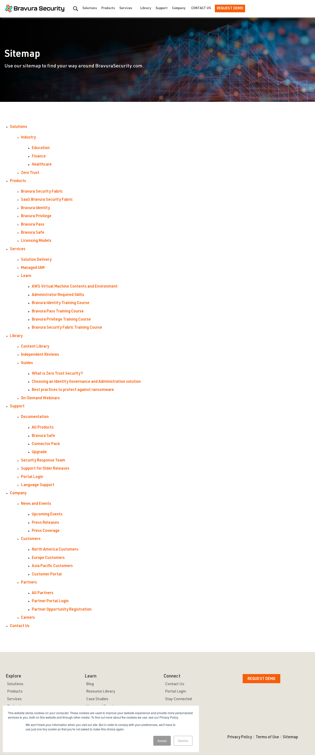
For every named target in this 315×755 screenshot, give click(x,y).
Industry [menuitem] (28, 138)
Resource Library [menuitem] (100, 692)
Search (75, 9)
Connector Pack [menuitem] (46, 444)
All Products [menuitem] (43, 428)
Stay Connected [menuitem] (178, 699)
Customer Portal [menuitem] (47, 575)
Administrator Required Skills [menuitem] (58, 295)
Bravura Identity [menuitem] (35, 208)
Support (162, 8)
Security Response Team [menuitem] (43, 461)
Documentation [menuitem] (35, 417)
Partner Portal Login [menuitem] (50, 601)
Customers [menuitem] (31, 539)
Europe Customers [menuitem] (48, 558)
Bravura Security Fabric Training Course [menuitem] (67, 328)
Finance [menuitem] (39, 157)
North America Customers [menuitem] (55, 550)
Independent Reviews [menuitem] (40, 355)
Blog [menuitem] (90, 684)
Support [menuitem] (17, 407)
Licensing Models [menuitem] (36, 241)
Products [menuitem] (18, 181)
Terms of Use (267, 738)
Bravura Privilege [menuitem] (36, 216)
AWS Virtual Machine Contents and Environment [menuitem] (75, 287)
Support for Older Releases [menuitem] (45, 469)
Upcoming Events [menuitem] (47, 515)
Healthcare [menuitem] (42, 165)
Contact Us (201, 8)
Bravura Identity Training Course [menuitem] (60, 303)
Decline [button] (183, 741)
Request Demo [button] (261, 679)
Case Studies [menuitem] (97, 699)
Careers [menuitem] (28, 618)
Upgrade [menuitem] (39, 452)
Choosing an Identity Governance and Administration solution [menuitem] (86, 382)
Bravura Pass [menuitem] (32, 225)
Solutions (89, 8)
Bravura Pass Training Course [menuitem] (58, 312)
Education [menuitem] (41, 148)
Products (108, 8)
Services (125, 8)
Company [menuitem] (18, 493)
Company (179, 8)
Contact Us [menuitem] (20, 626)
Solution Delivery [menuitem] (36, 260)
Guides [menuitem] (27, 363)
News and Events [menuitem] (36, 504)
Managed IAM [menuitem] (33, 268)
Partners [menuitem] (29, 583)
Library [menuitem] (16, 336)
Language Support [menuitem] (37, 485)
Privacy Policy (239, 738)
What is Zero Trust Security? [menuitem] (57, 374)
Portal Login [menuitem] (32, 477)
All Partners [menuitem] (42, 593)
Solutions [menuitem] (18, 127)
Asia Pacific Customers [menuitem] (52, 566)
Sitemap (290, 738)
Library (145, 8)
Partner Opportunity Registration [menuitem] (62, 610)
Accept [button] (162, 741)
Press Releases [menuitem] (45, 523)
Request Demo (230, 8)
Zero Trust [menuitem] (30, 173)
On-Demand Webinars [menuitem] (40, 399)
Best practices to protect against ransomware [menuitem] (73, 390)
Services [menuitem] (17, 249)
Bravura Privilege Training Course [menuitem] (61, 320)
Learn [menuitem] (26, 276)
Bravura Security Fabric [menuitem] (42, 192)
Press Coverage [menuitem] (46, 531)
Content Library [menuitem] (35, 347)
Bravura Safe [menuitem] (32, 233)
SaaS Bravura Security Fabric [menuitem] (47, 200)
